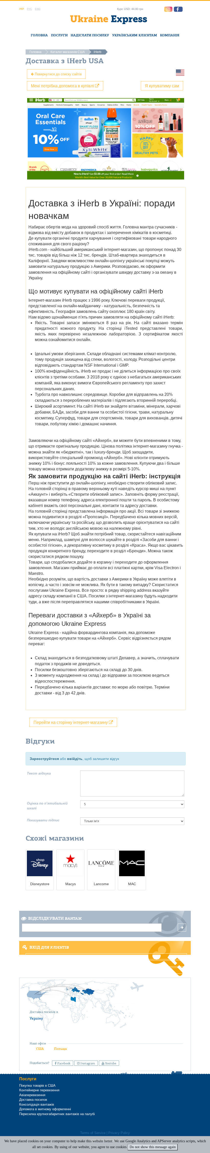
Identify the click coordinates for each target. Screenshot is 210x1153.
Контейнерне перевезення (39, 1090)
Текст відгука (39, 773)
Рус (29, 8)
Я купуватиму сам (162, 86)
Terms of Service (93, 1133)
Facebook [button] (63, 1063)
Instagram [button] (87, 1063)
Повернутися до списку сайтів (58, 73)
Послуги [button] (59, 35)
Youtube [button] (110, 1063)
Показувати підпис (43, 820)
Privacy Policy (119, 1133)
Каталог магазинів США (67, 52)
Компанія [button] (169, 35)
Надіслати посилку (90, 35)
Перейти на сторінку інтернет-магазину (71, 722)
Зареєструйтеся (44, 759)
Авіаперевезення (32, 1095)
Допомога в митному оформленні (45, 1109)
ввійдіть (74, 759)
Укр (21, 8)
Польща (60, 1048)
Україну (36, 1018)
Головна (39, 35)
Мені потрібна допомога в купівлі (63, 86)
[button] (178, 9)
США (40, 1048)
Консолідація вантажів (36, 1104)
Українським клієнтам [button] (134, 35)
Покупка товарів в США (37, 1085)
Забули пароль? (105, 971)
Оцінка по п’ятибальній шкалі (47, 805)
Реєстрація (104, 963)
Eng (37, 8)
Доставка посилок (33, 1100)
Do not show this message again (153, 1147)
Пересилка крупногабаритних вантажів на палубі (57, 1114)
